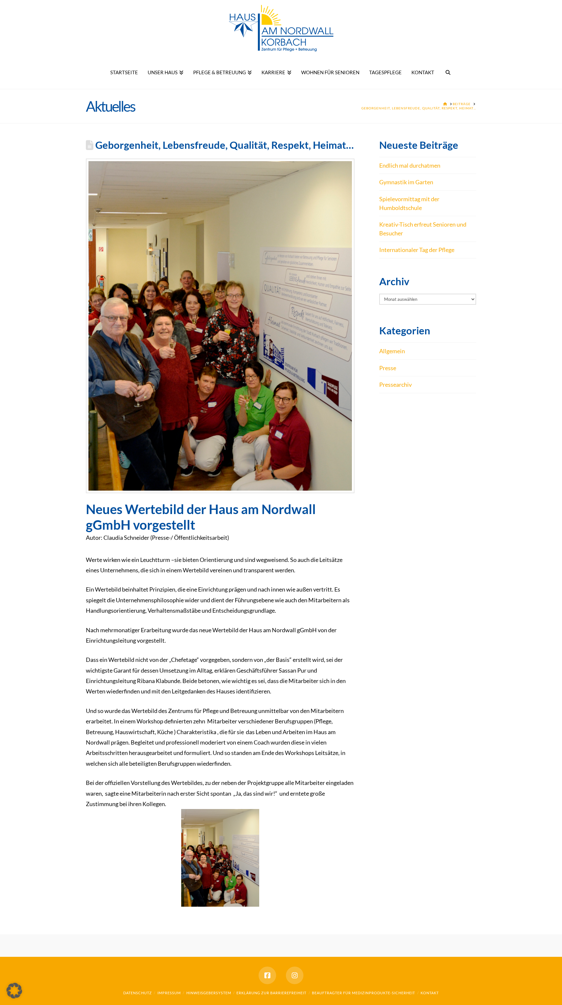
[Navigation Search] (448, 72)
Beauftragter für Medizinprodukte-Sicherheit (363, 993)
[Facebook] (267, 975)
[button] (14, 990)
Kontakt (430, 993)
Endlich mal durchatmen (409, 165)
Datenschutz (137, 993)
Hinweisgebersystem (208, 993)
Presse (387, 367)
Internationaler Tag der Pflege (416, 249)
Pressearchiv (395, 384)
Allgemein (392, 351)
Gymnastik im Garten (406, 182)
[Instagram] (294, 975)
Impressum (169, 993)
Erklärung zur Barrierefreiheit (271, 993)
